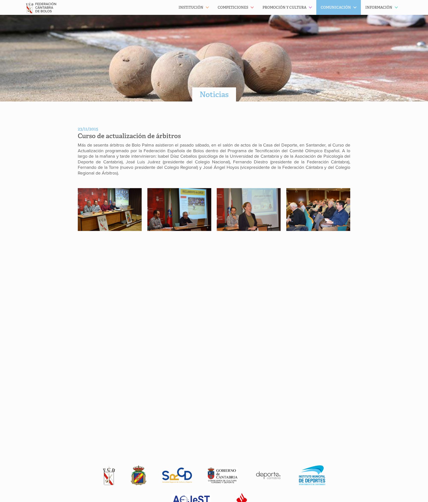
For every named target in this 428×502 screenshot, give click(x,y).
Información (378, 7)
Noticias (214, 94)
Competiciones (233, 7)
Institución (191, 7)
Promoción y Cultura (284, 7)
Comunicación (336, 7)
